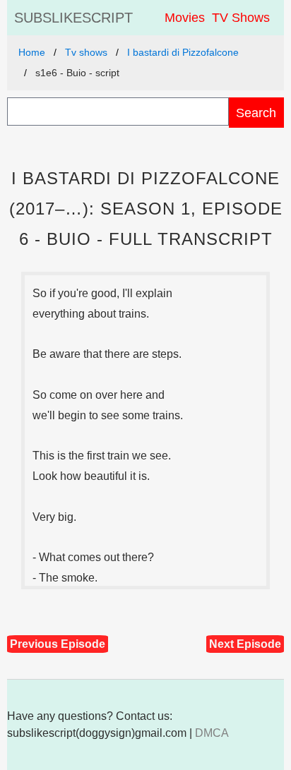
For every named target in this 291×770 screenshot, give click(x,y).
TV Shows (241, 18)
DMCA (212, 733)
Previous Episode (57, 644)
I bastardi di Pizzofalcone (183, 52)
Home (31, 52)
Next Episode (245, 644)
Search (256, 112)
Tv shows (86, 52)
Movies (185, 18)
